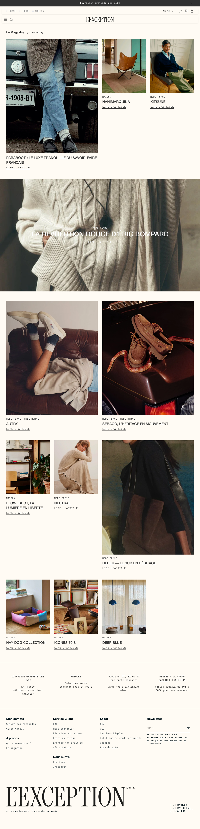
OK (188, 728)
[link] (52, 96)
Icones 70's (65, 642)
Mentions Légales (112, 733)
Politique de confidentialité (121, 738)
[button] (191, 3)
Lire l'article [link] (18, 167)
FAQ (55, 724)
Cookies (105, 742)
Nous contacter (63, 728)
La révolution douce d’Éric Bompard (100, 235)
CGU (102, 728)
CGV (102, 724)
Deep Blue (112, 642)
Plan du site (109, 747)
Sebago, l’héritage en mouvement (135, 424)
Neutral (62, 503)
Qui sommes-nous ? (18, 743)
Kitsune (157, 102)
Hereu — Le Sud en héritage (129, 563)
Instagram (59, 767)
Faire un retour (64, 738)
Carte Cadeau (15, 728)
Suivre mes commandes (21, 724)
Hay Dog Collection (26, 642)
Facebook (59, 762)
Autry (12, 424)
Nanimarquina (116, 102)
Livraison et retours (68, 733)
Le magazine (14, 748)
